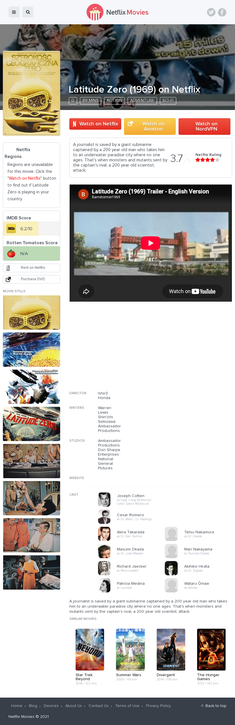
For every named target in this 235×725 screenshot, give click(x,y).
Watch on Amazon (153, 126)
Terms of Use (127, 706)
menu (14, 12)
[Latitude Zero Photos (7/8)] (31, 535)
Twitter (211, 12)
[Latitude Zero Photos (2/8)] (31, 350)
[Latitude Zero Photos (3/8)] (31, 387)
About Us (73, 706)
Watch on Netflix (98, 124)
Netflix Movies (21, 717)
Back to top (215, 706)
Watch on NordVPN (206, 126)
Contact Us (99, 706)
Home (16, 706)
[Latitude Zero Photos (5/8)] (31, 461)
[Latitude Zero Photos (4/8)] (31, 424)
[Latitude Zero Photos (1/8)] (31, 312)
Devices (51, 706)
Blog (33, 706)
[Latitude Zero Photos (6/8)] (31, 498)
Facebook (222, 12)
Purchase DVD (33, 279)
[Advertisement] (189, 354)
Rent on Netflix (33, 268)
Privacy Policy (158, 706)
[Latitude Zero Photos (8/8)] (31, 572)
